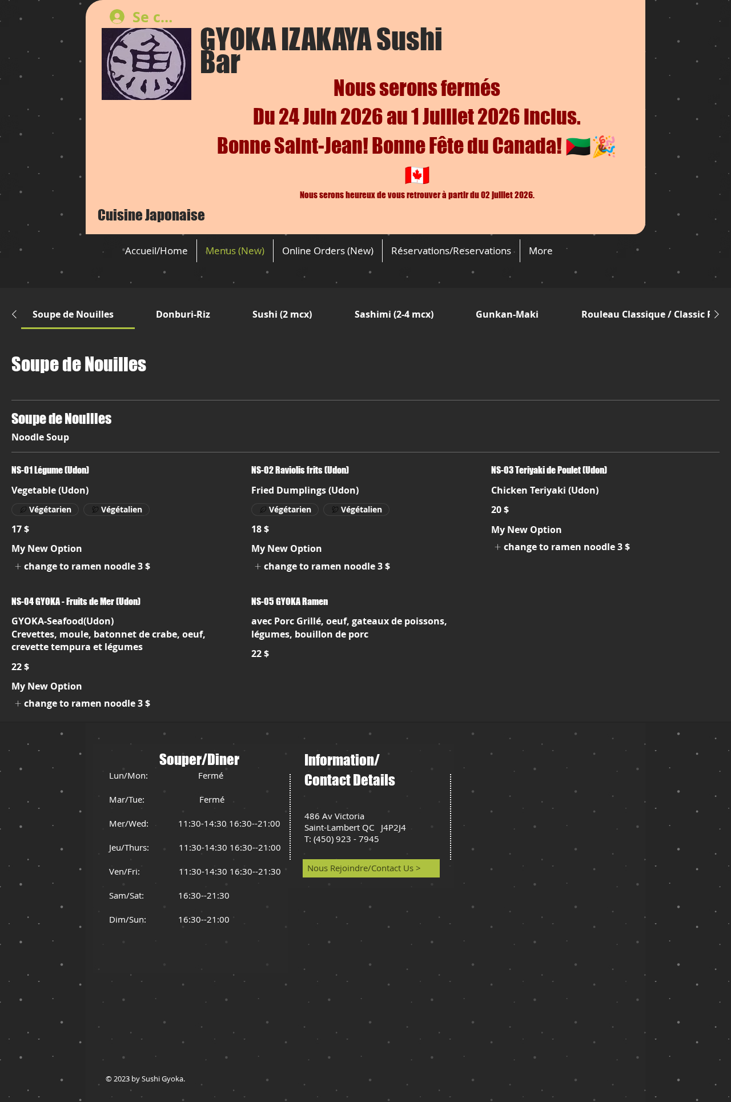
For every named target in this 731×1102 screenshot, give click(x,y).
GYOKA (240, 39)
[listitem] (80, 566)
